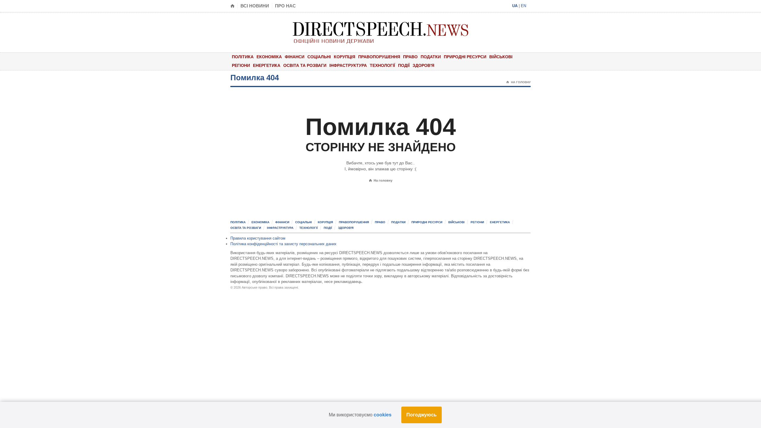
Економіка (269, 56)
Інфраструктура (348, 65)
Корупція (344, 56)
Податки (431, 56)
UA (515, 6)
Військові (500, 56)
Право (410, 56)
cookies (382, 414)
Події (404, 65)
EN (523, 6)
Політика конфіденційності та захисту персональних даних (283, 244)
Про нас (285, 5)
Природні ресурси (465, 56)
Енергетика (266, 65)
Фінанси (294, 56)
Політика (243, 56)
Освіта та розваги (304, 65)
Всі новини (254, 5)
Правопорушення (379, 56)
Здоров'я (423, 65)
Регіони (241, 65)
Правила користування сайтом (257, 238)
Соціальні (319, 56)
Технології (382, 65)
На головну (518, 82)
